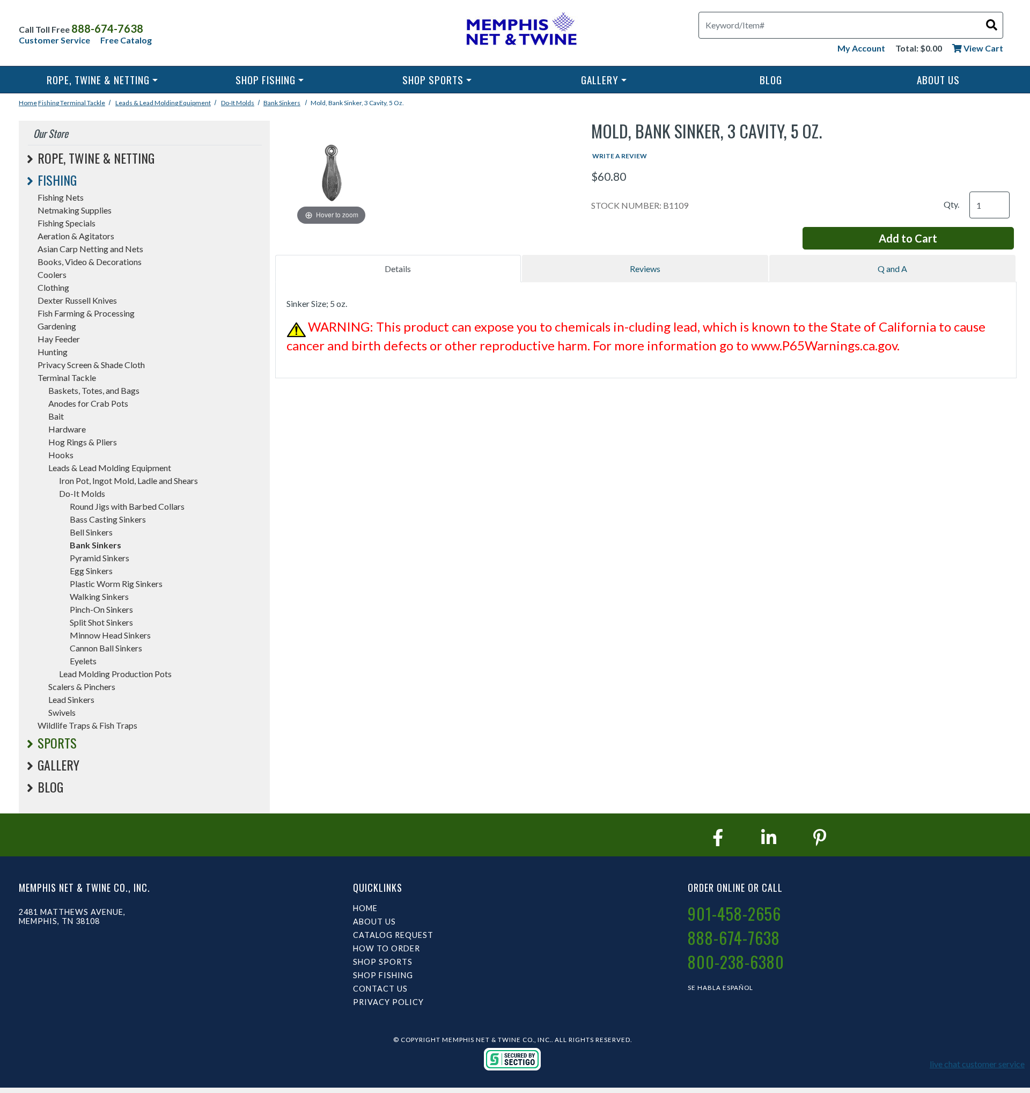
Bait (56, 416)
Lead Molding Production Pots (115, 674)
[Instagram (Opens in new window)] (769, 837)
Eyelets (83, 661)
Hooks (60, 455)
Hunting (53, 352)
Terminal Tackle (82, 103)
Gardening (57, 326)
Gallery (600, 79)
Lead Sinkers (71, 699)
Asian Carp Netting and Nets (90, 249)
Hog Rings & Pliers (82, 442)
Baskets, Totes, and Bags (93, 390)
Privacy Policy (388, 1002)
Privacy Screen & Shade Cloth (91, 365)
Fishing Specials (66, 223)
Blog (771, 79)
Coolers (52, 274)
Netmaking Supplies (75, 210)
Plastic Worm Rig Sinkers (116, 583)
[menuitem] (102, 80)
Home (28, 103)
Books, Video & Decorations (90, 261)
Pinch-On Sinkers (101, 609)
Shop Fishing (266, 79)
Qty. (951, 204)
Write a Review (619, 156)
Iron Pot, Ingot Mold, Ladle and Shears (128, 480)
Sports (57, 742)
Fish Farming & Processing (86, 313)
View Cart (982, 48)
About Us (938, 79)
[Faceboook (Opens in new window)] (718, 837)
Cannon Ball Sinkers (106, 648)
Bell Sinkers (91, 532)
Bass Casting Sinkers (108, 519)
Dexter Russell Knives (77, 300)
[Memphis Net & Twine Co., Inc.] (520, 31)
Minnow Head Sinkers (110, 635)
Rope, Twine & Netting (98, 79)
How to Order (386, 948)
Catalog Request (393, 935)
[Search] (991, 24)
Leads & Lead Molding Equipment (163, 103)
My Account (861, 48)
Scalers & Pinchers (81, 686)
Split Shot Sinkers (101, 622)
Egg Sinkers (91, 571)
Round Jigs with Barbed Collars (127, 506)
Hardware (67, 429)
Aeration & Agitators (76, 236)
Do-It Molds (237, 103)
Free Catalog (126, 40)
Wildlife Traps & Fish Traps (87, 725)
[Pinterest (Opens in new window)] (820, 837)
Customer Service (54, 40)
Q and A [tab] (892, 268)
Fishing (49, 103)
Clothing (53, 287)
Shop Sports (433, 79)
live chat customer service (977, 1064)
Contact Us (380, 988)
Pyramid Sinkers (99, 558)
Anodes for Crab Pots (88, 403)
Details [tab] (398, 268)
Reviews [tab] (645, 268)
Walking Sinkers (99, 596)
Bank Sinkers (281, 103)
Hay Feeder (59, 339)
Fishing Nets (61, 197)
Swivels (62, 712)
